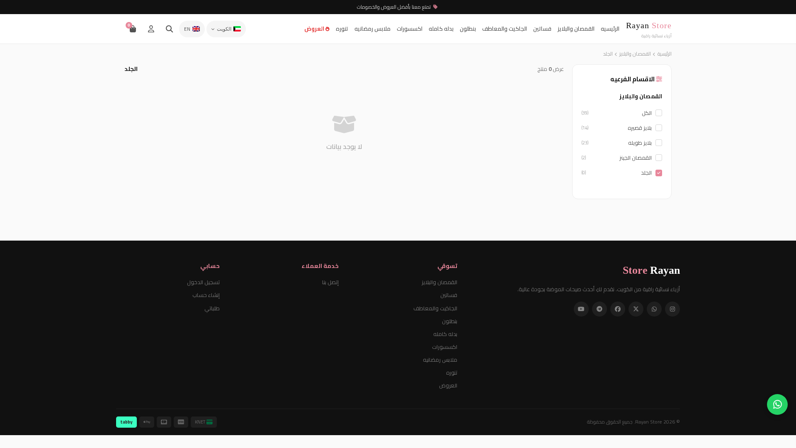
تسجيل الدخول (203, 282)
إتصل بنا (330, 282)
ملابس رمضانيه (372, 28)
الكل (617, 113)
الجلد (617, 173)
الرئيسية (665, 53)
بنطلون (468, 28)
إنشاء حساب (206, 294)
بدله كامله (441, 28)
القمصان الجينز (617, 158)
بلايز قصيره (617, 128)
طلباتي (212, 308)
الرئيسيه (610, 28)
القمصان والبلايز (576, 28)
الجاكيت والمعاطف (504, 28)
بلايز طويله (617, 143)
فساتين (542, 28)
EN (187, 29)
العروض (314, 28)
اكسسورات (409, 28)
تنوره (342, 28)
